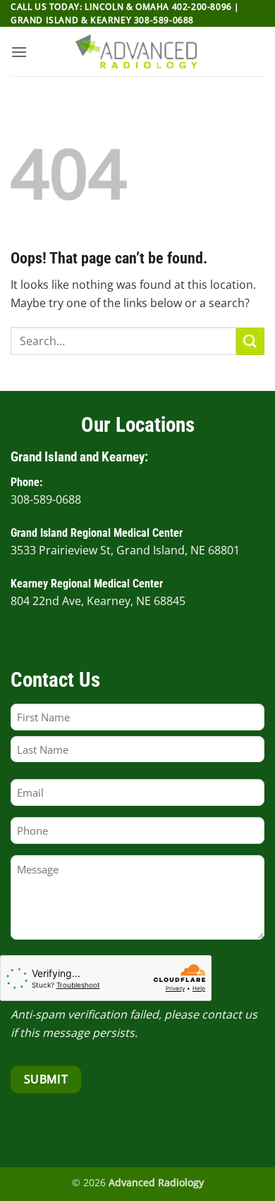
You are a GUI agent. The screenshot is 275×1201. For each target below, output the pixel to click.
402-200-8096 (202, 7)
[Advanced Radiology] (137, 52)
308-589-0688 (164, 20)
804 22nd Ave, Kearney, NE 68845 (98, 601)
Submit (46, 1079)
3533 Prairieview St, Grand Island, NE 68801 (125, 550)
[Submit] (250, 341)
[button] (19, 52)
